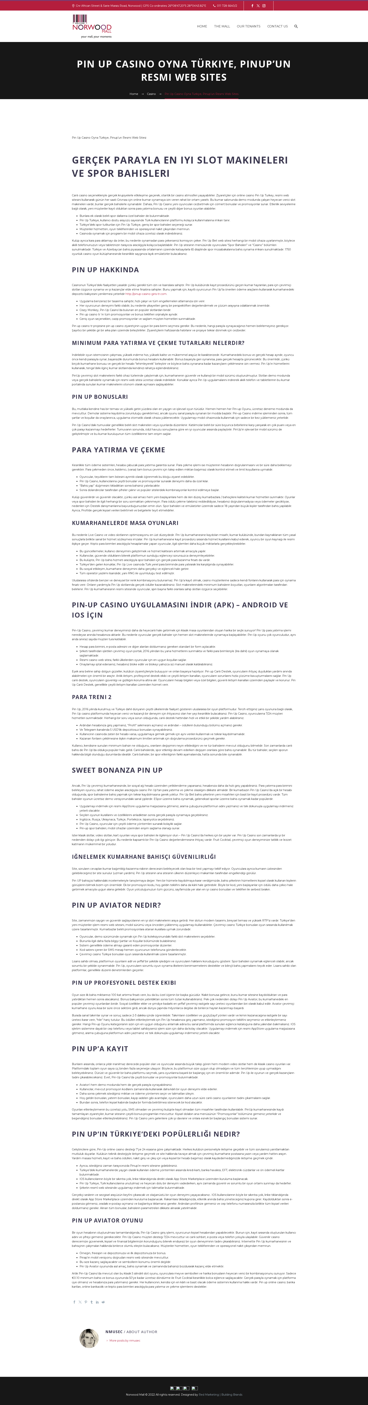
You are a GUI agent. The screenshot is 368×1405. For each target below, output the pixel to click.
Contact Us (277, 26)
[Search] (295, 26)
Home (202, 26)
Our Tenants (248, 26)
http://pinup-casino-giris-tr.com (146, 294)
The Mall (222, 26)
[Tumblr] (91, 1302)
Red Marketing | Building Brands (220, 1394)
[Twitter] (258, 5)
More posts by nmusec (124, 1340)
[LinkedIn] (97, 1302)
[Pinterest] (85, 1302)
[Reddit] (103, 1302)
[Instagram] (264, 5)
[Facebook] (252, 5)
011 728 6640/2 (227, 5)
